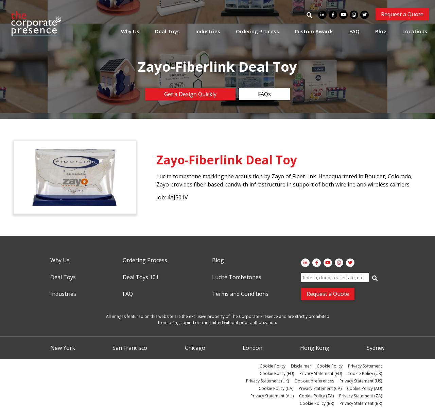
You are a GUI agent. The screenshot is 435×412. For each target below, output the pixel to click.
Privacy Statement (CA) (320, 388)
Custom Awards (314, 31)
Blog (381, 31)
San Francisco (129, 348)
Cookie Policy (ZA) (316, 396)
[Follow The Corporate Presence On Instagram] (354, 15)
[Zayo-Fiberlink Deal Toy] (75, 177)
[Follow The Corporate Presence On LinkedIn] (322, 15)
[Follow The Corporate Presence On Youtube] (343, 15)
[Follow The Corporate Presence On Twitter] (364, 15)
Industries (207, 31)
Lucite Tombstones (236, 277)
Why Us (130, 31)
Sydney (376, 348)
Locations (414, 31)
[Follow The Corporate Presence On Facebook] (333, 15)
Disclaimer (301, 366)
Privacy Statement (365, 366)
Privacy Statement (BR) (361, 403)
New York (62, 348)
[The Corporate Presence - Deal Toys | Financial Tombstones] (36, 23)
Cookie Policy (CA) (276, 388)
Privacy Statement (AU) (272, 396)
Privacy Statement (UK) (267, 381)
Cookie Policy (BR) (317, 403)
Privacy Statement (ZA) (360, 396)
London (252, 348)
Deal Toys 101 (141, 277)
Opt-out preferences (314, 381)
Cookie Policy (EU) (277, 373)
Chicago (195, 348)
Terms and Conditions (240, 294)
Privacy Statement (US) (361, 381)
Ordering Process (257, 31)
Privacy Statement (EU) (320, 373)
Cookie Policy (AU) (364, 388)
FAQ (354, 31)
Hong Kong (314, 348)
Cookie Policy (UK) (364, 373)
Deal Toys (167, 31)
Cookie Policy (272, 366)
